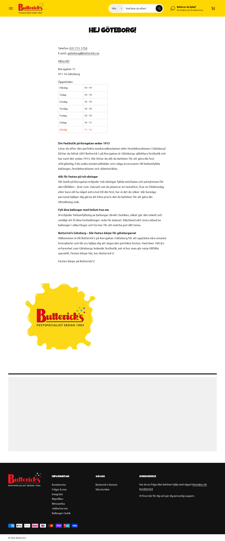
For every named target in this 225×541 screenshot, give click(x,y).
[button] (11, 8)
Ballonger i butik (61, 513)
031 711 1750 (78, 48)
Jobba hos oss (60, 508)
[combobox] (144, 8)
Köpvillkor (57, 498)
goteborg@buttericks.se (83, 53)
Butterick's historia (106, 484)
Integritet (57, 494)
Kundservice (59, 484)
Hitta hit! (64, 61)
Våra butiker (103, 489)
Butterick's (21, 537)
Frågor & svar (59, 489)
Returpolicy (58, 503)
